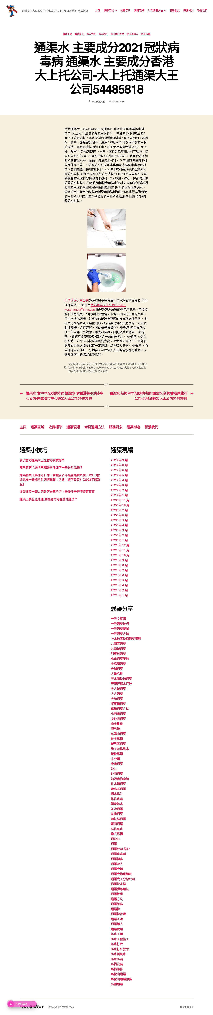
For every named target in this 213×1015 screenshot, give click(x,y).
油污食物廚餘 (120, 778)
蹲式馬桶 (117, 833)
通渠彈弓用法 (120, 889)
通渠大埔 (117, 869)
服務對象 (175, 10)
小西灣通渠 (118, 713)
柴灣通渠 (117, 763)
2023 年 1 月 (119, 495)
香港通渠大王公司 (76, 300)
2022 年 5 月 (119, 520)
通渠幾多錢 (118, 884)
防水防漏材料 (90, 371)
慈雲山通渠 (118, 733)
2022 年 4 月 (119, 525)
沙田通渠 (117, 773)
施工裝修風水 (130, 364)
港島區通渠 (118, 788)
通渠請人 (117, 924)
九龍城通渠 (118, 648)
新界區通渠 (118, 743)
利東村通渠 (118, 653)
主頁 (97, 10)
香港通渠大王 (36, 1007)
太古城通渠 (118, 688)
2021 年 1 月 (119, 595)
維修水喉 (67, 34)
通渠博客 (188, 10)
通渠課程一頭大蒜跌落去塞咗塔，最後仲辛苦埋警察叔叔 (57, 491)
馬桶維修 (117, 969)
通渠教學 (117, 894)
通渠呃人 (117, 864)
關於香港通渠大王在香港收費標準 (42, 460)
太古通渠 (117, 693)
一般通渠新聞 (120, 628)
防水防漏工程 (75, 371)
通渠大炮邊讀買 (121, 874)
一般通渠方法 (120, 633)
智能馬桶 (117, 753)
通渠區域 (109, 10)
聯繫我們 (202, 10)
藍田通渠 (117, 823)
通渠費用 (117, 929)
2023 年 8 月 (119, 465)
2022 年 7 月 (119, 510)
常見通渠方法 (155, 10)
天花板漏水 (74, 364)
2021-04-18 (118, 101)
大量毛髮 (117, 673)
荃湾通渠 (117, 809)
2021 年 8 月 (119, 565)
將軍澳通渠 (118, 703)
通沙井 (115, 839)
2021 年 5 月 (119, 580)
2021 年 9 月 (119, 560)
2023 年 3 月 (119, 485)
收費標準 (125, 10)
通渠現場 (139, 10)
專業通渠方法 (120, 708)
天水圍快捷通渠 (121, 678)
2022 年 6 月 (119, 515)
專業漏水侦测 (105, 364)
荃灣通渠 (117, 813)
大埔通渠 (117, 668)
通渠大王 (100, 101)
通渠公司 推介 (120, 849)
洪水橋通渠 (118, 783)
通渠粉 (115, 909)
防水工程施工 (116, 367)
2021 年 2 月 (119, 590)
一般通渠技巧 (120, 623)
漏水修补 (73, 367)
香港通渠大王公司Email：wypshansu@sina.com (95, 307)
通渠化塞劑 (118, 853)
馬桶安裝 (117, 964)
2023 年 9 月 (119, 460)
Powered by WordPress (60, 1007)
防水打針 (103, 34)
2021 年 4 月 (119, 585)
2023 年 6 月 (119, 470)
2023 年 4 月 (119, 480)
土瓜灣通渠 (118, 663)
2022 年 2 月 (119, 535)
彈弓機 (115, 728)
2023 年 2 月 (119, 490)
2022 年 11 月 (120, 500)
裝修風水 (79, 34)
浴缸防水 (142, 364)
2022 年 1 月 (119, 540)
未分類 (115, 758)
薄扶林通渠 (118, 819)
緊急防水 (93, 367)
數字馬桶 (117, 738)
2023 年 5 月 (119, 475)
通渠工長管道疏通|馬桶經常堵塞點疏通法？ (49, 499)
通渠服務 (117, 904)
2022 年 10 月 (120, 505)
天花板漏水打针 (89, 364)
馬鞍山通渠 (118, 974)
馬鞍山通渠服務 (121, 979)
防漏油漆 (102, 371)
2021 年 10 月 (120, 555)
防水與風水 (132, 34)
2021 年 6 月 (119, 575)
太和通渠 (117, 698)
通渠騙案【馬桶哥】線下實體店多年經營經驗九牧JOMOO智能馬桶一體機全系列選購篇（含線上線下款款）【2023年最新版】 (60, 479)
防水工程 (91, 34)
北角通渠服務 (120, 658)
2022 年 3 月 (119, 530)
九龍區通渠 (118, 643)
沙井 (114, 768)
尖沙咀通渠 (118, 718)
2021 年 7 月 (119, 570)
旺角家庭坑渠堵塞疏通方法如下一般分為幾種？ (51, 467)
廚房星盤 (117, 364)
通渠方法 (117, 899)
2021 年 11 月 (120, 550)
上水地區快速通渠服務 (126, 638)
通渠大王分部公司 (123, 879)
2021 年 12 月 (120, 545)
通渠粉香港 (118, 914)
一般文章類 (118, 618)
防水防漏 (145, 34)
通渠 (114, 843)
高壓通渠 (117, 984)
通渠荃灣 (117, 919)
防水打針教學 (117, 34)
